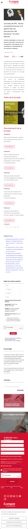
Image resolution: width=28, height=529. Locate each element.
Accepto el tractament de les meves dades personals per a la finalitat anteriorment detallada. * (12, 470)
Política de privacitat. (16, 466)
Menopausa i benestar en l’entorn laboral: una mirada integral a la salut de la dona (15, 241)
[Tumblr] (13, 227)
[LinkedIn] (15, 227)
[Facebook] (5, 227)
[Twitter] (7, 227)
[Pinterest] (10, 227)
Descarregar (9, 146)
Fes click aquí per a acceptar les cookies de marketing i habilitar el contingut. (14, 112)
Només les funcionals (14, 522)
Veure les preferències (14, 525)
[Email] (18, 227)
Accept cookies (14, 518)
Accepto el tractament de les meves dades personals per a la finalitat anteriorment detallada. (14, 319)
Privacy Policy (7, 487)
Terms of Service (13, 340)
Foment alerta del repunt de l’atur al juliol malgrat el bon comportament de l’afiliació (14, 370)
